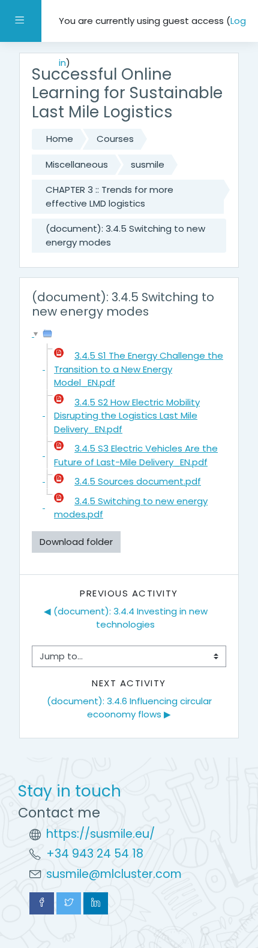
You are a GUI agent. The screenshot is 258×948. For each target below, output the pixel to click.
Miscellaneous (77, 164)
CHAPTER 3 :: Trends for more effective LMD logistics (109, 196)
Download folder (76, 541)
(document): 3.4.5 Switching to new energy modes (125, 235)
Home (59, 138)
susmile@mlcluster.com (114, 874)
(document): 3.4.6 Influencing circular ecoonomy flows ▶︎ (130, 708)
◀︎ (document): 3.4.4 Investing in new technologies (127, 618)
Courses (115, 138)
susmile (147, 164)
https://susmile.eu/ (100, 834)
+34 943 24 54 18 (94, 854)
